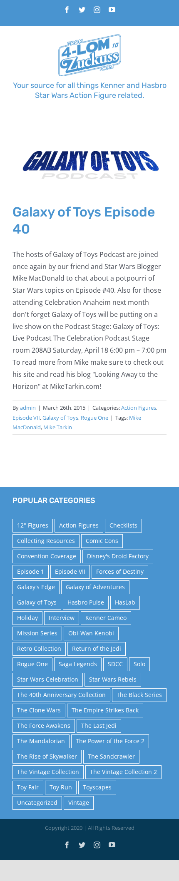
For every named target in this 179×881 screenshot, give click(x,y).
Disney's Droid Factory (118, 556)
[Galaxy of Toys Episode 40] (89, 165)
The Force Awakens (43, 725)
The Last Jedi (99, 725)
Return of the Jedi (96, 648)
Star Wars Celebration (47, 679)
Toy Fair (28, 787)
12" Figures (32, 525)
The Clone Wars (39, 710)
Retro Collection (39, 648)
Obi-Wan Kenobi (91, 633)
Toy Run (61, 787)
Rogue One (94, 417)
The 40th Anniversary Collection (61, 695)
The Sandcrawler (111, 756)
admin (28, 407)
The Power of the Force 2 (110, 741)
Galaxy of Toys (60, 417)
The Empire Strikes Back (105, 710)
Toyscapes (97, 787)
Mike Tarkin (57, 427)
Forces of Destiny (120, 571)
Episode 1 (30, 571)
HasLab (125, 602)
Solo (139, 664)
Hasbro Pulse (85, 602)
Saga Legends (78, 664)
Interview (62, 618)
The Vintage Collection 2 (123, 772)
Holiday (27, 618)
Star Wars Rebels (113, 679)
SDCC (115, 664)
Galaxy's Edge (36, 587)
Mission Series (37, 633)
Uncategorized (37, 802)
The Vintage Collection (48, 772)
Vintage (78, 802)
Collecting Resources (46, 541)
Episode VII (26, 417)
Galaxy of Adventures (95, 587)
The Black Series (139, 695)
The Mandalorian (41, 741)
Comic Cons (102, 541)
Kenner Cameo (106, 618)
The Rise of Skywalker (47, 756)
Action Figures (138, 407)
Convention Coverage (46, 556)
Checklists (123, 525)
